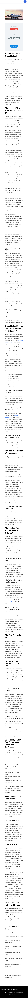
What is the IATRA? (9, 932)
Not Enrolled (14, 29)
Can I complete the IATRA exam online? (12, 953)
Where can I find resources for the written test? (13, 965)
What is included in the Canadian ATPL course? (14, 959)
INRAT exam (12, 602)
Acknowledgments (18, 992)
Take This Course (14, 46)
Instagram (10, 992)
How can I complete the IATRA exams (14, 936)
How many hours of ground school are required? (14, 947)
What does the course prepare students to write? (12, 941)
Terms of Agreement (14, 994)
